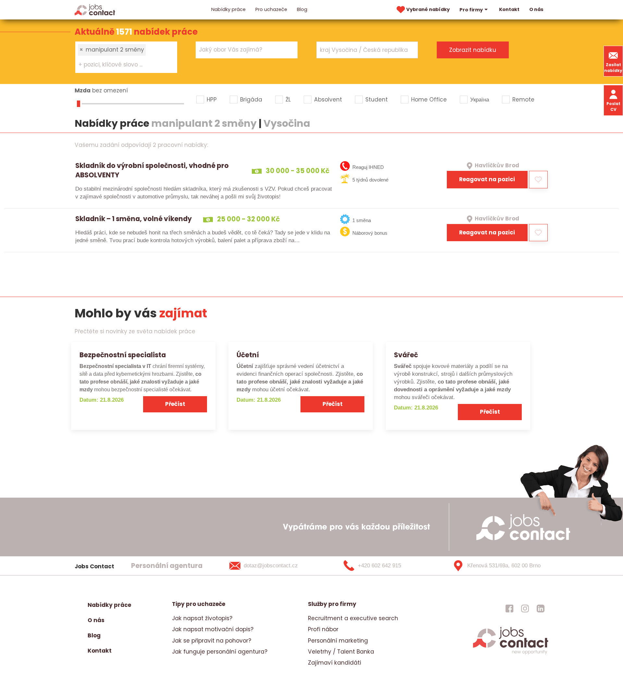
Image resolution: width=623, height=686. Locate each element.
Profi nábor (323, 629)
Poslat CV (613, 106)
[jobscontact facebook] (509, 608)
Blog (302, 9)
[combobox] (126, 57)
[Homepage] (95, 9)
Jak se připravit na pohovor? (211, 641)
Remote (523, 99)
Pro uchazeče (271, 9)
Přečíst (175, 404)
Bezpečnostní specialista (122, 355)
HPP (212, 99)
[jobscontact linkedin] (540, 608)
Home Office (429, 99)
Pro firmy (471, 9)
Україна (479, 99)
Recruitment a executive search (353, 618)
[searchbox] (122, 65)
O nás (536, 9)
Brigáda (251, 99)
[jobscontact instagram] (525, 608)
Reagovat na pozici (487, 179)
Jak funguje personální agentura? (219, 652)
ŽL (288, 99)
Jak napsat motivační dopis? (212, 629)
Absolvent (328, 99)
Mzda (83, 90)
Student (376, 99)
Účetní (248, 355)
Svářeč (406, 355)
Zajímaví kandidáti (334, 663)
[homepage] (510, 654)
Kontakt (509, 9)
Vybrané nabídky (428, 9)
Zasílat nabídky (613, 67)
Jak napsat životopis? (202, 618)
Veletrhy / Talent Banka (341, 652)
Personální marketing (338, 641)
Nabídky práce (228, 9)
